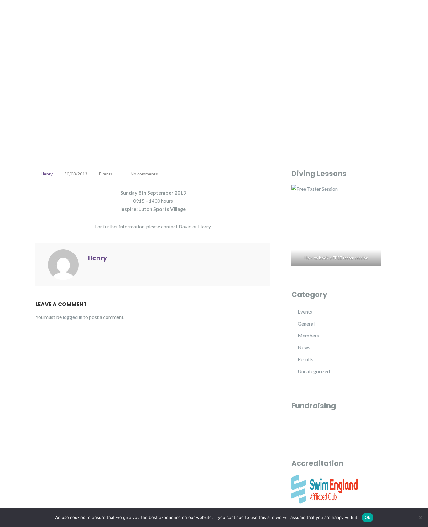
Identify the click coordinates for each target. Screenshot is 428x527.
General (306, 323)
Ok (367, 517)
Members (308, 335)
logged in (72, 317)
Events (311, 19)
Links (343, 19)
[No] (420, 517)
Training (275, 19)
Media (241, 19)
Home (175, 19)
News (304, 347)
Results (305, 359)
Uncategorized (314, 371)
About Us (206, 19)
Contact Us (379, 19)
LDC (53, 18)
